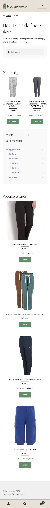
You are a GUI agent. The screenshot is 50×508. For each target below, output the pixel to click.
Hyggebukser (14, 149)
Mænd (14, 177)
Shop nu (12, 121)
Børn (14, 154)
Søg (25, 504)
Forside (8, 16)
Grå (16, 163)
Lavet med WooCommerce (14, 494)
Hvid (17, 168)
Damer (15, 158)
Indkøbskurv (38, 502)
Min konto (8, 504)
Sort (17, 173)
